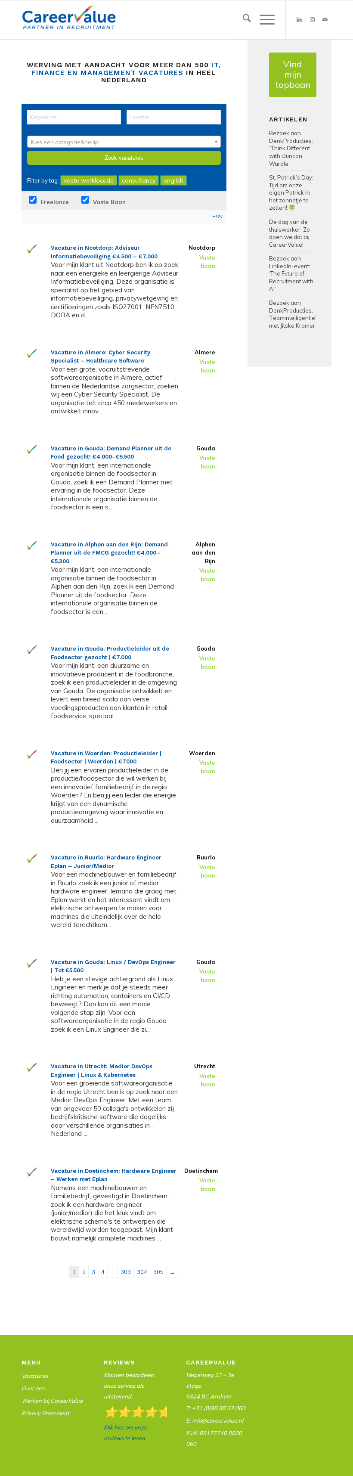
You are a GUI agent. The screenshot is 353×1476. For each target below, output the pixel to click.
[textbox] (124, 142)
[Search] (242, 19)
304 (142, 1271)
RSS (217, 217)
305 (158, 1271)
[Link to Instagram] (312, 19)
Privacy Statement (45, 1413)
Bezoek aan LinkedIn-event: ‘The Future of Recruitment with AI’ (291, 273)
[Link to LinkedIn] (299, 19)
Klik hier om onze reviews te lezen (125, 1433)
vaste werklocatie (89, 180)
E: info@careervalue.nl (214, 1420)
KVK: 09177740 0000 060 (214, 1438)
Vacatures (35, 1375)
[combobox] (124, 142)
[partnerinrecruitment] (69, 22)
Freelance (54, 201)
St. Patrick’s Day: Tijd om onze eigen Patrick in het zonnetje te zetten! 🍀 (291, 192)
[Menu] (263, 19)
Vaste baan (108, 201)
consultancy (138, 180)
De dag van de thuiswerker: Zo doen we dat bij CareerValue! (289, 233)
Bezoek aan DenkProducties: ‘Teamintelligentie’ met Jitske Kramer (292, 314)
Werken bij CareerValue (52, 1400)
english (173, 180)
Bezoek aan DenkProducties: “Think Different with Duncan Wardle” (291, 148)
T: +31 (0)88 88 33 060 (215, 1408)
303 (126, 1271)
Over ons (33, 1388)
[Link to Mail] (325, 19)
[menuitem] (242, 20)
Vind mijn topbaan (293, 74)
